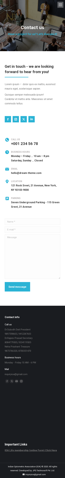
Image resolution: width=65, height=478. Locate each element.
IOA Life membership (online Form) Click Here (31, 450)
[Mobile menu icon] (60, 5)
